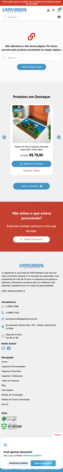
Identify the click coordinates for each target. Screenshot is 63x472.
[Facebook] (9, 348)
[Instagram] (3, 348)
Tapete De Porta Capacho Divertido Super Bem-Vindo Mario (31, 148)
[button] (59, 16)
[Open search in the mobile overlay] (28, 17)
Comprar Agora (31, 170)
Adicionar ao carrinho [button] (33, 163)
